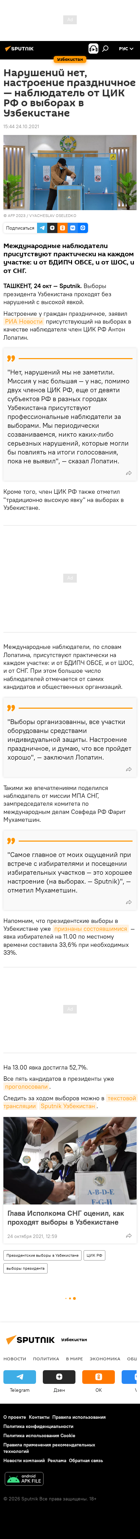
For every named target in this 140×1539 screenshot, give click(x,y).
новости (14, 1359)
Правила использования (79, 1417)
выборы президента (25, 1268)
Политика (46, 1359)
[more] (129, 473)
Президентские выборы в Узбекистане (42, 1255)
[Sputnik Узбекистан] (20, 51)
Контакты (39, 1417)
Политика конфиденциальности (38, 1426)
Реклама (57, 1460)
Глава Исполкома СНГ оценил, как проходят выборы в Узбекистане (65, 1217)
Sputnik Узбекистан (68, 1106)
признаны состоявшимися (90, 928)
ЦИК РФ (94, 1255)
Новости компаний (24, 1460)
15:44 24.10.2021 (21, 126)
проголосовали (26, 1086)
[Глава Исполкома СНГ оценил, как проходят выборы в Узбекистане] (70, 1160)
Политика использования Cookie (39, 1435)
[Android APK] (24, 1479)
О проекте (14, 1417)
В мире (74, 1359)
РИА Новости (23, 321)
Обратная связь (86, 1460)
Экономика (105, 1359)
